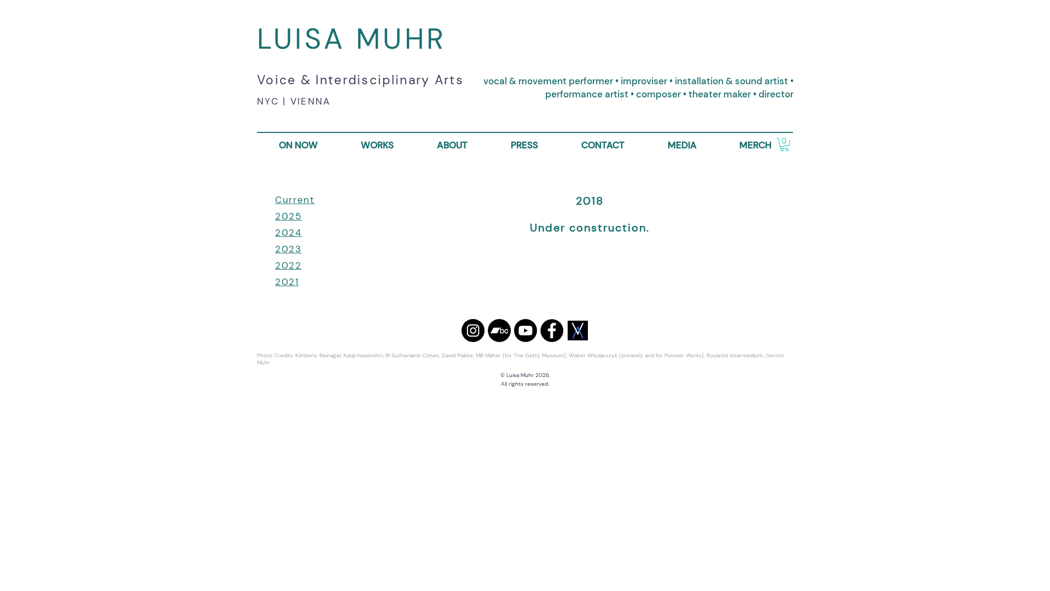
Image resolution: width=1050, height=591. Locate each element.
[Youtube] (525, 330)
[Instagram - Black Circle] (473, 330)
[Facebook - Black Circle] (551, 330)
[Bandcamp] (499, 330)
